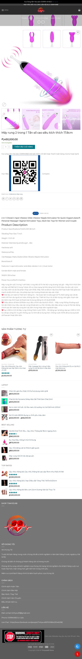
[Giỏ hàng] (79, 10)
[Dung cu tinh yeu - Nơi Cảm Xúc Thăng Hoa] (41, 10)
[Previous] (5, 68)
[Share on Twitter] (10, 198)
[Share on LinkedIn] (21, 198)
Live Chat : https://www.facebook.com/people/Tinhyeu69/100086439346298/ (32, 622)
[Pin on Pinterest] (17, 198)
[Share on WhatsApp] (3, 198)
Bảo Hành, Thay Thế (10, 594)
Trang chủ (26, 18)
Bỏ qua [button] (55, 2)
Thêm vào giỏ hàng (23, 147)
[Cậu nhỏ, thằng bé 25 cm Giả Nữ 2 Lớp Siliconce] (68, 348)
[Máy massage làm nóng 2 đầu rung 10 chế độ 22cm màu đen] (41, 348)
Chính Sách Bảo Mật (10, 590)
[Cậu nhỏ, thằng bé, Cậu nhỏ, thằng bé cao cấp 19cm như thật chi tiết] (14, 348)
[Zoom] (4, 105)
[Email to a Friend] (14, 198)
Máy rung (56, 18)
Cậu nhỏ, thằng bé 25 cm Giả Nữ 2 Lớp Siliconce (68, 367)
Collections (41, 18)
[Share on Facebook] (7, 198)
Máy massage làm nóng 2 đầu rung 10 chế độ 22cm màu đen (39, 367)
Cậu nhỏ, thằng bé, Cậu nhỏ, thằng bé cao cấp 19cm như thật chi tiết (14, 368)
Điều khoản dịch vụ (9, 602)
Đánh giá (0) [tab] (44, 213)
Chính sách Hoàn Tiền (10, 587)
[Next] (76, 68)
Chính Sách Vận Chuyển (11, 598)
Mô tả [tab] (36, 213)
